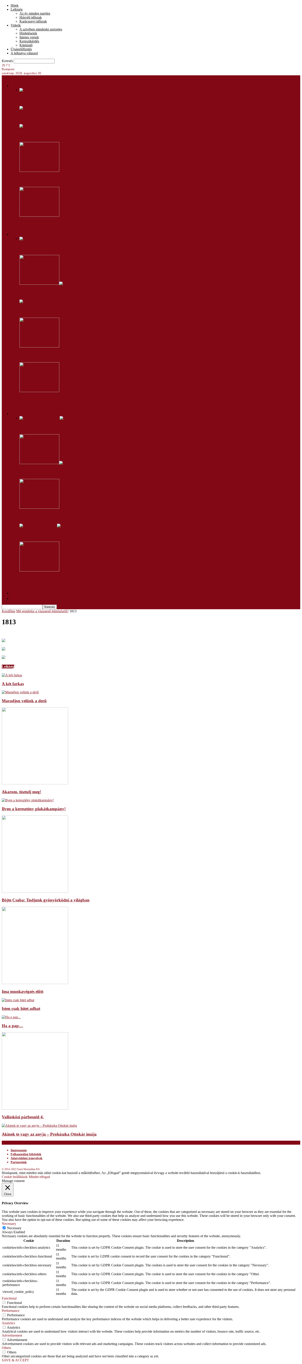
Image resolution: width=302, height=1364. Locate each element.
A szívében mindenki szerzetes (40, 29)
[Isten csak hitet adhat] (18, 1000)
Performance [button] (10, 1311)
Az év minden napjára (34, 13)
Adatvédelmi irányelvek (26, 1158)
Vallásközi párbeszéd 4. (23, 1117)
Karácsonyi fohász (35, 400)
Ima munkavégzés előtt (22, 991)
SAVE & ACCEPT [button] (15, 1360)
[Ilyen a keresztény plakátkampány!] (28, 800)
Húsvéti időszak (30, 17)
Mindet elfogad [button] (39, 1177)
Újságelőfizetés (21, 49)
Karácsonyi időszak (33, 21)
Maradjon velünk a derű (24, 700)
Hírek (15, 5)
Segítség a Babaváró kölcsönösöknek (53, 135)
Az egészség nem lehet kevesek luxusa (55, 224)
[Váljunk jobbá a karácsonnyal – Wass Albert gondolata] (45, 283)
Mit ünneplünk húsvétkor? (42, 427)
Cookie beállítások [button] (15, 1177)
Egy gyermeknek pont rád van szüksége (55, 117)
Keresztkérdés (29, 41)
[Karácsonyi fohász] (39, 391)
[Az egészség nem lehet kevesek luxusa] (39, 215)
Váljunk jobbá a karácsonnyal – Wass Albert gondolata (69, 292)
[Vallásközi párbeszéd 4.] (35, 1108)
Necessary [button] (9, 1224)
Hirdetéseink (28, 33)
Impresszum (19, 1150)
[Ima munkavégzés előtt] (35, 983)
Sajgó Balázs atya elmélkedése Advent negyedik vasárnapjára (76, 310)
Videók (16, 25)
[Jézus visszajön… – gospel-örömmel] (39, 507)
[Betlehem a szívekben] (36, 239)
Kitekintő (25, 45)
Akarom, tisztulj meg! (21, 791)
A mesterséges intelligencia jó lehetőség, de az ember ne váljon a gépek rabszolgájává (98, 355)
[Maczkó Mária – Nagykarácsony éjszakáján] (39, 570)
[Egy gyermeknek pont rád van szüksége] (33, 108)
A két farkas (13, 683)
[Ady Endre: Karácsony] (43, 525)
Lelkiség (17, 9)
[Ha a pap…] (11, 1017)
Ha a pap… (12, 1025)
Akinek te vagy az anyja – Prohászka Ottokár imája (49, 1134)
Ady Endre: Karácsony (39, 534)
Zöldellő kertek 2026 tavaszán (47, 180)
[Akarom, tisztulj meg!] (35, 783)
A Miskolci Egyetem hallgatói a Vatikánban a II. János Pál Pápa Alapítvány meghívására (99, 99)
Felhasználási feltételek (26, 1154)
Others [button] (6, 1348)
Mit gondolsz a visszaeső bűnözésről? (42, 611)
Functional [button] (9, 1298)
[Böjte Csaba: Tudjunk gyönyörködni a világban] (35, 892)
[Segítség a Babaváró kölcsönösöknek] (58, 126)
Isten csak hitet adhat (21, 1008)
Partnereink (19, 1162)
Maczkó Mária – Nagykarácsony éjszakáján (58, 579)
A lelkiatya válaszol (24, 53)
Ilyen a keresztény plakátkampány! (34, 808)
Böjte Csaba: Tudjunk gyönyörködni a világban (46, 900)
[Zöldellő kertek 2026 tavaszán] (39, 171)
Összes (24, 409)
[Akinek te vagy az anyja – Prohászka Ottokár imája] (39, 1125)
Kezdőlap (8, 611)
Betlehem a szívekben (39, 248)
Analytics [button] (8, 1323)
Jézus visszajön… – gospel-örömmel (51, 517)
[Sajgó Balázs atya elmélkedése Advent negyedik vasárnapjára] (65, 301)
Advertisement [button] (12, 1335)
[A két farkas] (12, 675)
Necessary (14, 1228)
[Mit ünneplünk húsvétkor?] (45, 418)
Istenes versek (29, 37)
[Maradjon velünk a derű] (20, 692)
